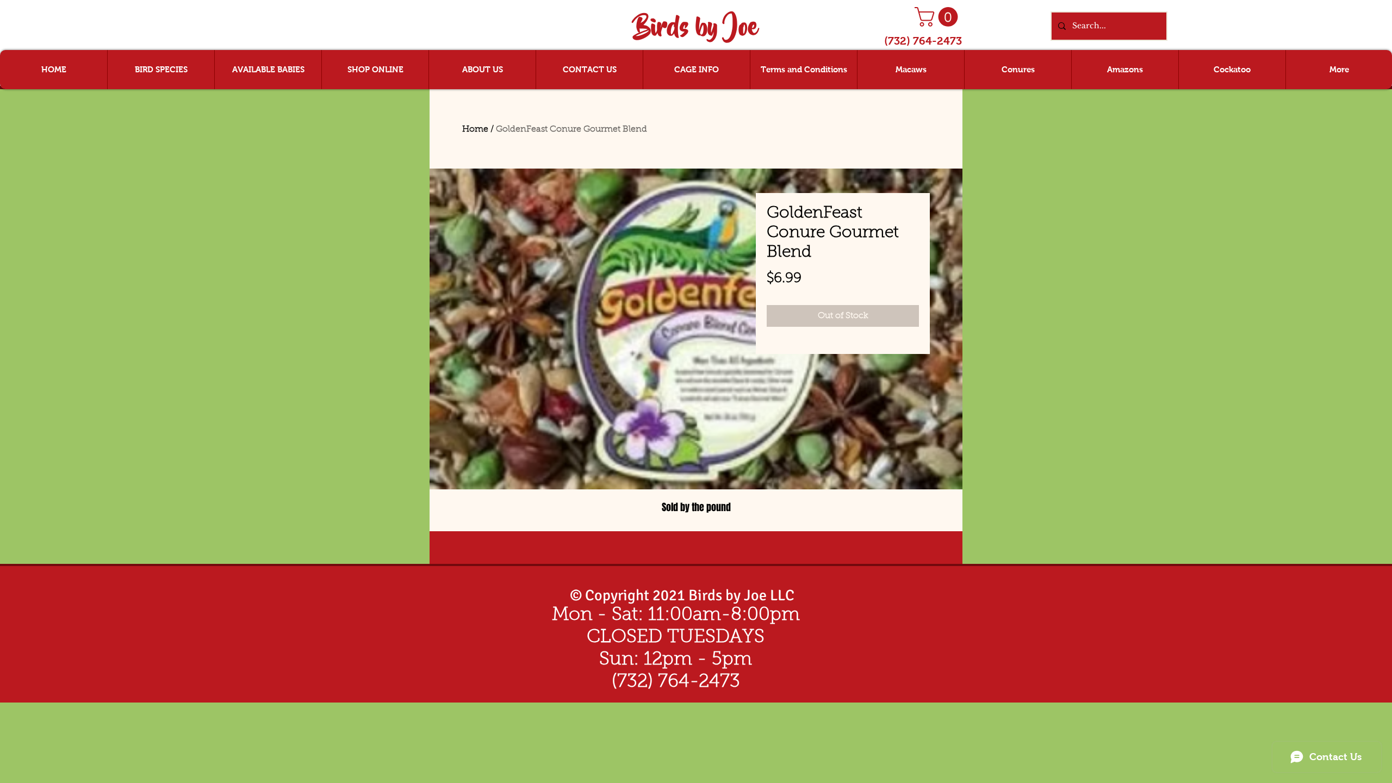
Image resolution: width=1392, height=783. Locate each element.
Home (475, 129)
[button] (938, 17)
